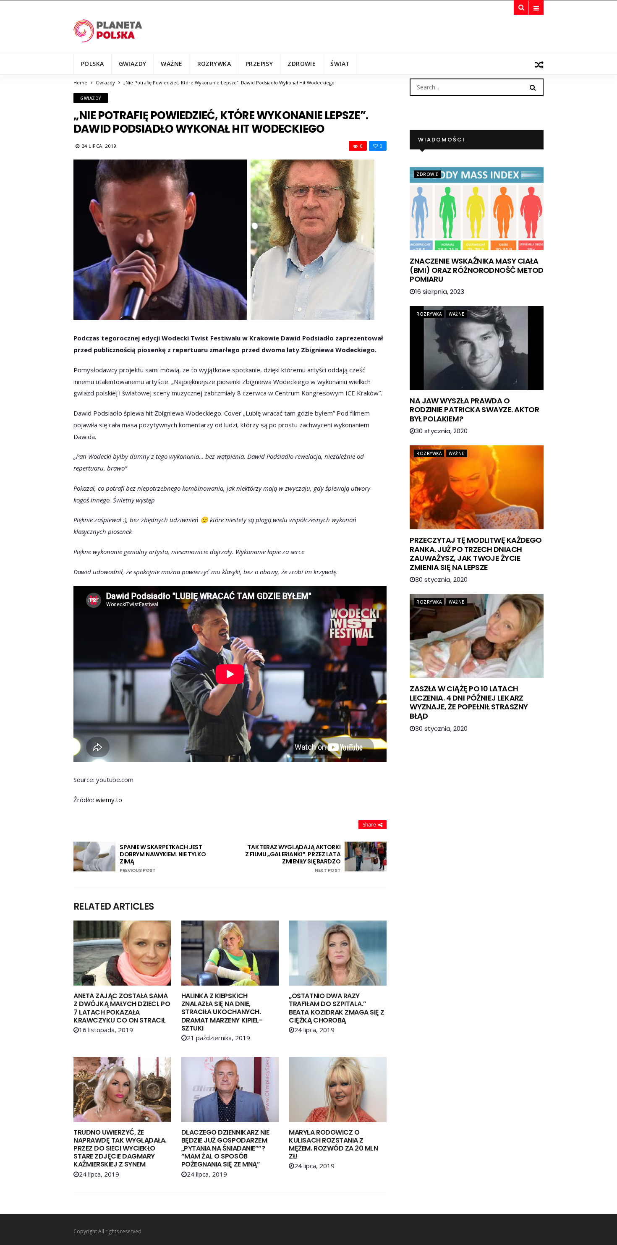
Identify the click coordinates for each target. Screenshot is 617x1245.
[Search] (532, 87)
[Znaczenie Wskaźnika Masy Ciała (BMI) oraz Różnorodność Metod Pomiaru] (477, 208)
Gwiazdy (132, 64)
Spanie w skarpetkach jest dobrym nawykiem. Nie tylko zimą (163, 858)
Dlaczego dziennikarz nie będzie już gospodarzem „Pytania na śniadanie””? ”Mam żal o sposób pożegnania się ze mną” (225, 1148)
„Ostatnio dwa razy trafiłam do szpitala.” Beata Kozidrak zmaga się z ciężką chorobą (336, 1008)
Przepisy (259, 64)
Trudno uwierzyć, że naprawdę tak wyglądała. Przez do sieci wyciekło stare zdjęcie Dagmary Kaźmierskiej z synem (120, 1148)
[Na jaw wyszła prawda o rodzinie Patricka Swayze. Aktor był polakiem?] (477, 348)
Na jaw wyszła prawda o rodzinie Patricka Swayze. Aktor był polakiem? (474, 409)
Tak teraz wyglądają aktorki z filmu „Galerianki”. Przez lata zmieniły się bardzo (292, 858)
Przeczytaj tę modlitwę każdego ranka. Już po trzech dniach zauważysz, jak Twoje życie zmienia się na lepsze (476, 554)
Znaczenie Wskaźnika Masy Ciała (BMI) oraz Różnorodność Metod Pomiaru (476, 270)
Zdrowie (302, 64)
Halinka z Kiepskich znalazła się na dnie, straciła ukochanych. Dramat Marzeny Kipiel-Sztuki (221, 1012)
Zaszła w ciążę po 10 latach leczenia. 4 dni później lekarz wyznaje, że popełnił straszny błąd (469, 702)
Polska (92, 64)
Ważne (171, 64)
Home (80, 82)
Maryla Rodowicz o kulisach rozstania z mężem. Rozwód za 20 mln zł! (333, 1144)
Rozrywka (214, 64)
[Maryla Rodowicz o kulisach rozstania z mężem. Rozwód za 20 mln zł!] (338, 1089)
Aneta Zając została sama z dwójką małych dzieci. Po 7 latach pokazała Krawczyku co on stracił (121, 1008)
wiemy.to (109, 799)
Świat (340, 64)
